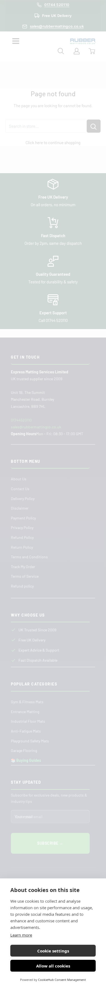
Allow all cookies (53, 966)
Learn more (21, 935)
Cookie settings (53, 951)
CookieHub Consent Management (62, 980)
